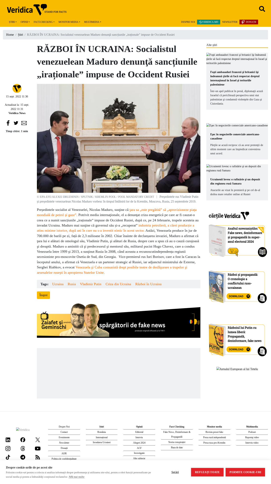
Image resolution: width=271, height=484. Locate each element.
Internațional (102, 437)
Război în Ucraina (148, 284)
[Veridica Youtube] (37, 448)
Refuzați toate (207, 472)
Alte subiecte (139, 458)
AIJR (64, 453)
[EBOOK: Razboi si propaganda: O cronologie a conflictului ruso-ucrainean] (237, 285)
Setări (175, 472)
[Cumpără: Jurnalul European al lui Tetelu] (237, 369)
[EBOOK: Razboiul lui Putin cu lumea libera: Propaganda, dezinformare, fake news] (237, 338)
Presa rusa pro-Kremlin (214, 442)
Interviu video (252, 442)
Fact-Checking (43, 22)
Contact (64, 432)
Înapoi (43, 295)
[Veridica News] (16, 88)
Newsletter (229, 22)
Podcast (252, 432)
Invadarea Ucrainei (102, 442)
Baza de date (177, 447)
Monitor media (68, 22)
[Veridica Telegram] (23, 457)
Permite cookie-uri (245, 472)
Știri (12, 22)
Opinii (24, 22)
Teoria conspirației (176, 442)
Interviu (139, 437)
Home (10, 34)
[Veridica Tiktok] (8, 457)
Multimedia (91, 22)
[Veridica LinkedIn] (8, 439)
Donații (251, 22)
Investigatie (139, 453)
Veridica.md (210, 22)
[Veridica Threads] (23, 448)
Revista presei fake (214, 432)
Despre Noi (188, 22)
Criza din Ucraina (118, 284)
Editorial (139, 432)
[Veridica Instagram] (8, 448)
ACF (139, 448)
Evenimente (64, 437)
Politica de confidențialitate (64, 458)
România (101, 432)
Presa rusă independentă (214, 437)
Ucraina (57, 284)
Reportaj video (252, 437)
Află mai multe (77, 476)
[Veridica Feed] (37, 457)
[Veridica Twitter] (37, 439)
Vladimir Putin (90, 284)
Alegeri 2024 (139, 442)
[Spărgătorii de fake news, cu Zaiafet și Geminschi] (118, 322)
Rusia (72, 284)
